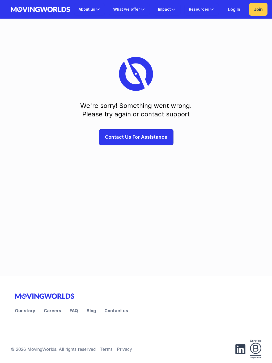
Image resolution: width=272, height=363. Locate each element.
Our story (25, 310)
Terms (106, 349)
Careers (52, 310)
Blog (91, 310)
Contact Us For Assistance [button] (136, 137)
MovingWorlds (41, 349)
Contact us (116, 310)
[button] (89, 9)
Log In (234, 9)
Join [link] (258, 9)
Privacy (124, 349)
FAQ (74, 310)
